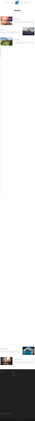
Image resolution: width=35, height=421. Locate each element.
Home (5, 2)
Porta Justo (2, 29)
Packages (12, 2)
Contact (29, 2)
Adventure (1, 30)
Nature (17, 40)
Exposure (25, 2)
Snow (3, 30)
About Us (8, 2)
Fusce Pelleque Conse (17, 39)
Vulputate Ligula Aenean (18, 359)
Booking (22, 2)
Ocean (3, 349)
